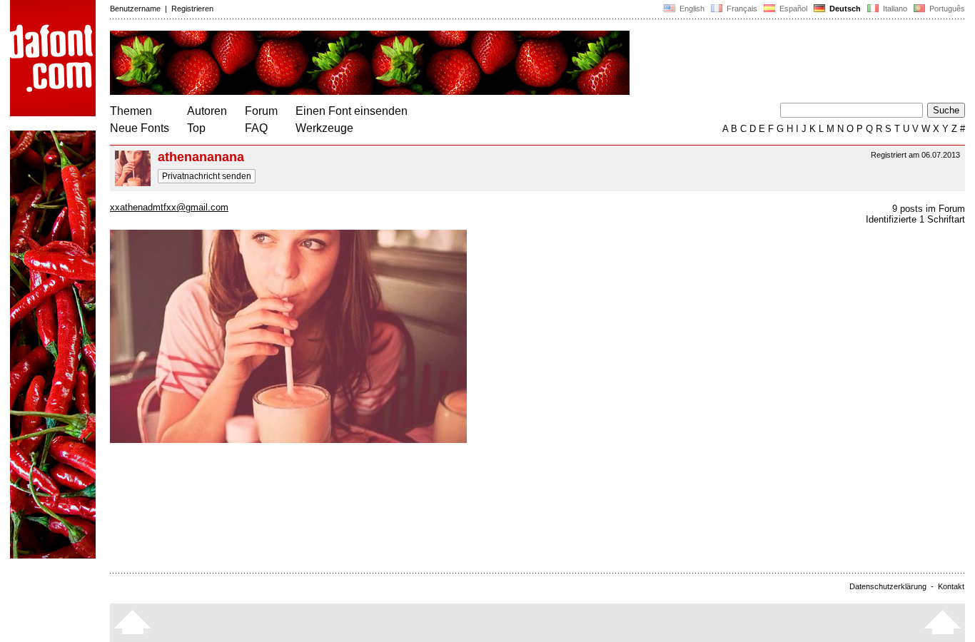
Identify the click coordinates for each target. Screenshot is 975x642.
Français (740, 8)
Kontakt (951, 586)
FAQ (256, 128)
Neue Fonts (139, 128)
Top (196, 128)
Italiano (894, 8)
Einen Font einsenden (351, 111)
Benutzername (135, 8)
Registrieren (192, 8)
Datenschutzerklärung (887, 586)
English (691, 8)
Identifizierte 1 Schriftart (915, 219)
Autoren (207, 111)
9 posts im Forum (928, 208)
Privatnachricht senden (206, 176)
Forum (261, 111)
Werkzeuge (324, 128)
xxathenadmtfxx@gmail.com (169, 207)
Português (945, 8)
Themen (131, 111)
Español (792, 8)
